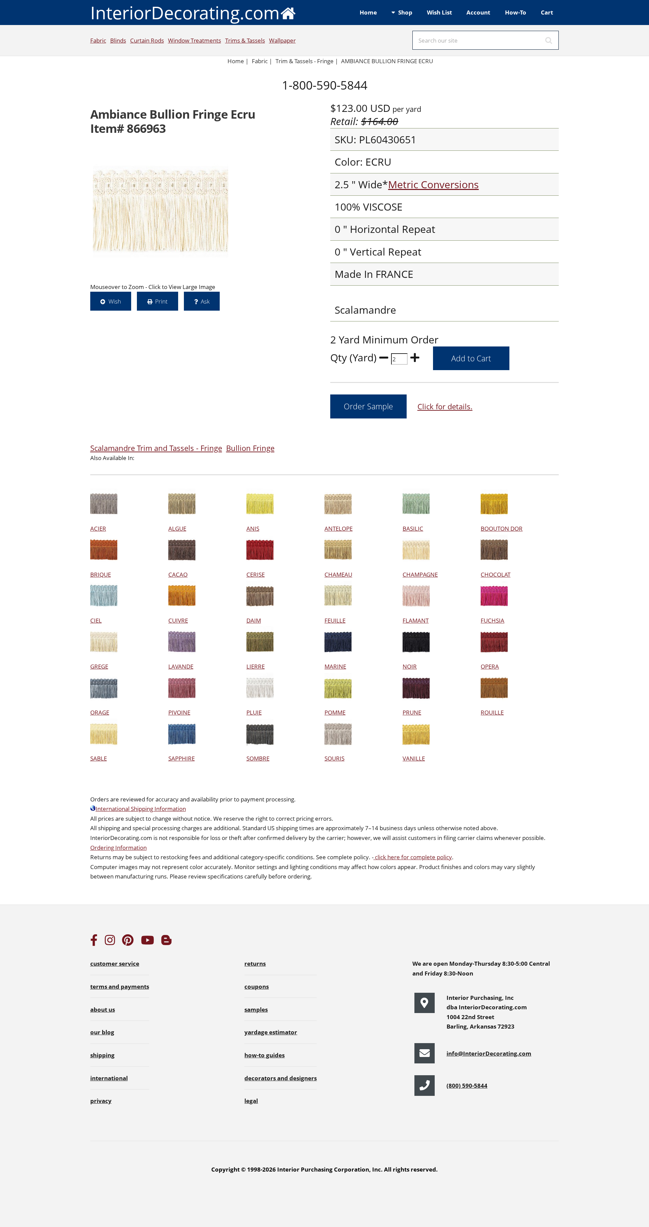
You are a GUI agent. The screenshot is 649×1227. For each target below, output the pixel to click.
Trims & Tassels (245, 40)
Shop (405, 12)
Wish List (439, 12)
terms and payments (119, 986)
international (109, 1078)
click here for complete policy (413, 857)
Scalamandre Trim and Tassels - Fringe (156, 448)
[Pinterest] (128, 942)
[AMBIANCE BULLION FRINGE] (160, 211)
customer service (114, 963)
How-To (515, 12)
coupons (256, 986)
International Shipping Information (141, 808)
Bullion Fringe (250, 448)
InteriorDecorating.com (185, 12)
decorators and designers (280, 1078)
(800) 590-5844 (467, 1085)
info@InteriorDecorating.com (489, 1053)
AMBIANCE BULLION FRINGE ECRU (387, 61)
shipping (102, 1055)
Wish (115, 301)
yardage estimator (270, 1032)
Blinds (118, 40)
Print (161, 301)
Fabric (98, 40)
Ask (205, 301)
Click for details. (445, 406)
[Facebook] (94, 942)
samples (256, 1009)
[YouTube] (147, 942)
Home (368, 12)
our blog (102, 1032)
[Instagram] (110, 942)
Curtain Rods (147, 40)
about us (102, 1009)
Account (478, 12)
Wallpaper (282, 40)
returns (255, 963)
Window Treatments (194, 40)
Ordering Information (118, 847)
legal (251, 1101)
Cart (547, 12)
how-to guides (264, 1055)
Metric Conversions (433, 184)
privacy (101, 1101)
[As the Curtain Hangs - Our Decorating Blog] (166, 942)
